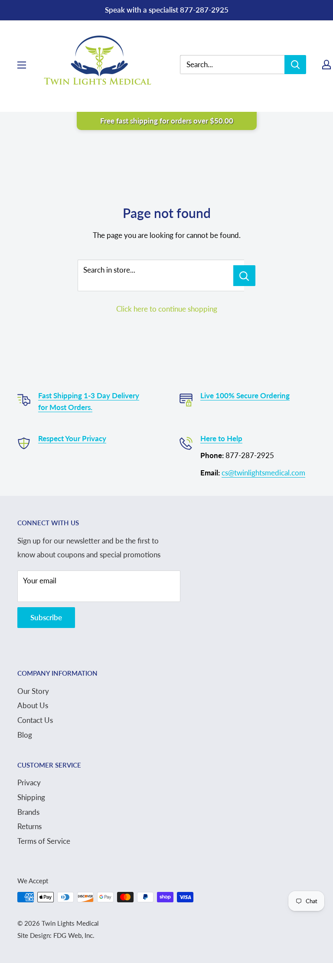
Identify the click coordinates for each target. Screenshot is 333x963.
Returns (29, 826)
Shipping (31, 797)
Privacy (29, 782)
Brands (28, 812)
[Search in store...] (244, 275)
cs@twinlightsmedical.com (263, 472)
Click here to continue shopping (166, 308)
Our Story (33, 691)
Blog (24, 734)
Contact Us (35, 720)
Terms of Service (43, 841)
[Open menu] (21, 65)
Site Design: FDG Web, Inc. (56, 935)
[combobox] (238, 65)
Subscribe (46, 617)
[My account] (326, 64)
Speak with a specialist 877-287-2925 (167, 9)
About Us (32, 705)
